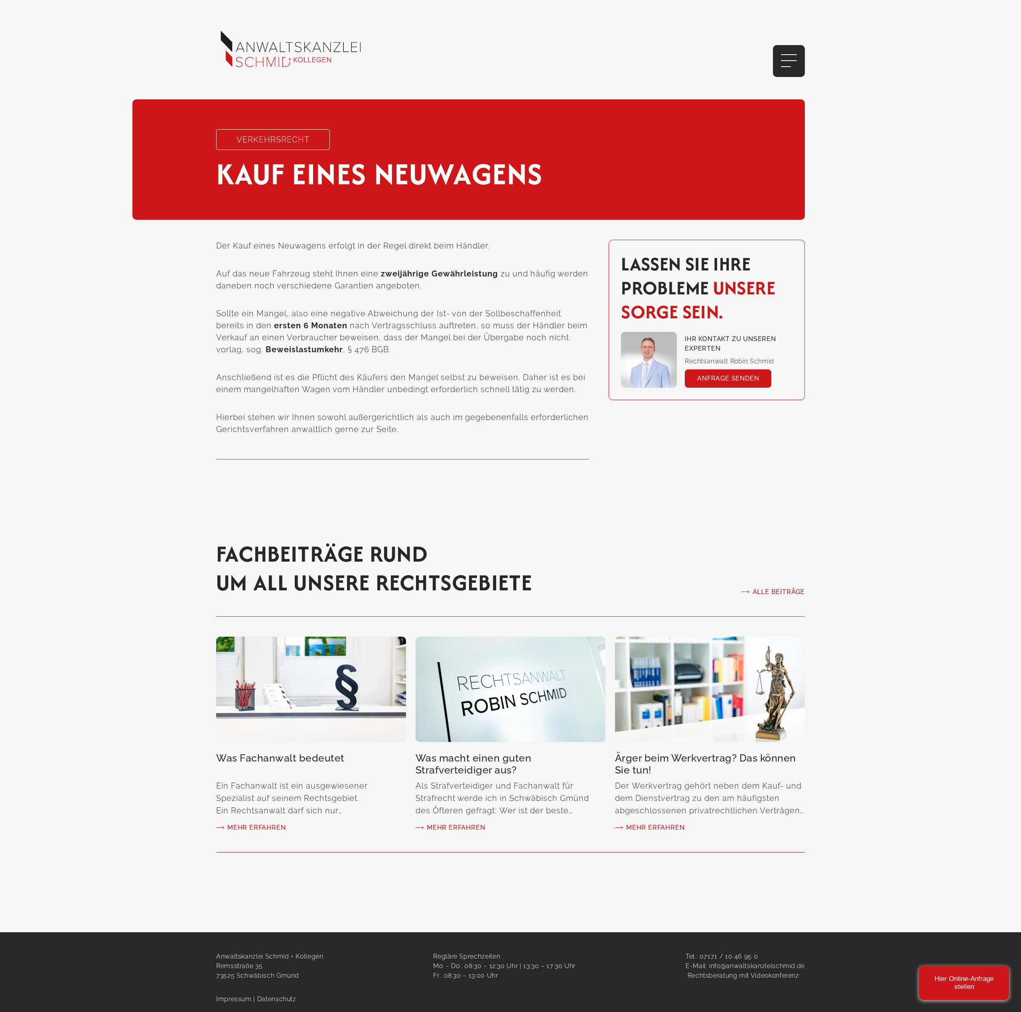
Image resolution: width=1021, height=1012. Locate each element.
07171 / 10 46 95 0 (729, 956)
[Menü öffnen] (789, 61)
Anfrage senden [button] (728, 378)
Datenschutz (276, 999)
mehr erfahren (256, 827)
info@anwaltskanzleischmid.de (757, 966)
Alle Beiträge (779, 592)
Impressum (234, 999)
